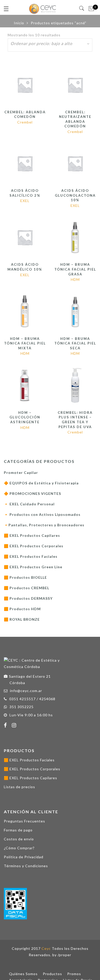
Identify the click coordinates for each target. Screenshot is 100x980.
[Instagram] (15, 726)
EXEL (24, 200)
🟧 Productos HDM (22, 609)
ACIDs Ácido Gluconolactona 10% (75, 195)
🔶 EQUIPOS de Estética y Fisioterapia (41, 483)
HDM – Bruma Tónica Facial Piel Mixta (25, 343)
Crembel (25, 122)
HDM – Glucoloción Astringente (24, 417)
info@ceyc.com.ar (26, 690)
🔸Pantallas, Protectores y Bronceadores (44, 525)
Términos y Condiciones (26, 866)
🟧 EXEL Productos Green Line (33, 567)
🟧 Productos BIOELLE (25, 577)
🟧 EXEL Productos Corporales (33, 546)
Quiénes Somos (23, 974)
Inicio (19, 23)
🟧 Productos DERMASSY (28, 598)
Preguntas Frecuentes (24, 821)
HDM (75, 279)
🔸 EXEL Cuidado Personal (29, 504)
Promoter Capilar (21, 472)
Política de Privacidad (23, 857)
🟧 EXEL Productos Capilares (32, 535)
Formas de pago (18, 830)
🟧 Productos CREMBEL (26, 588)
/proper (64, 955)
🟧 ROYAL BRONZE (22, 619)
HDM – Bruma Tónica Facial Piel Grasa (75, 269)
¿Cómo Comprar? (19, 848)
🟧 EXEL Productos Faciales (30, 556)
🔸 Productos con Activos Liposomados (42, 514)
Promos (74, 974)
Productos (52, 974)
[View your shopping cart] (91, 8)
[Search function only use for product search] (82, 8)
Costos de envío (19, 839)
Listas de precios (19, 787)
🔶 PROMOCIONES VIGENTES (32, 493)
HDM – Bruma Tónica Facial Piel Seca (75, 343)
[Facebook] (6, 726)
